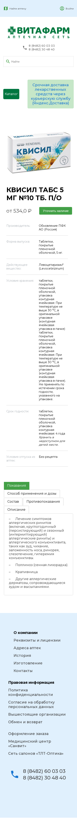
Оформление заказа (28, 733)
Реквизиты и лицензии (37, 640)
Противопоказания (43, 502)
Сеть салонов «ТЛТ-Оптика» (35, 753)
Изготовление (28, 663)
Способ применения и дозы (31, 493)
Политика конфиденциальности (30, 692)
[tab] (16, 486)
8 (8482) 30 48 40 (42, 49)
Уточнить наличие (56, 211)
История (22, 655)
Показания (16, 485)
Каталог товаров (11, 95)
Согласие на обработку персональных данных (31, 704)
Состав (13, 502)
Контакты (23, 671)
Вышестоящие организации (37, 714)
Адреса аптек (27, 648)
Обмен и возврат (25, 722)
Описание (16, 510)
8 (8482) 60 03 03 (42, 45)
